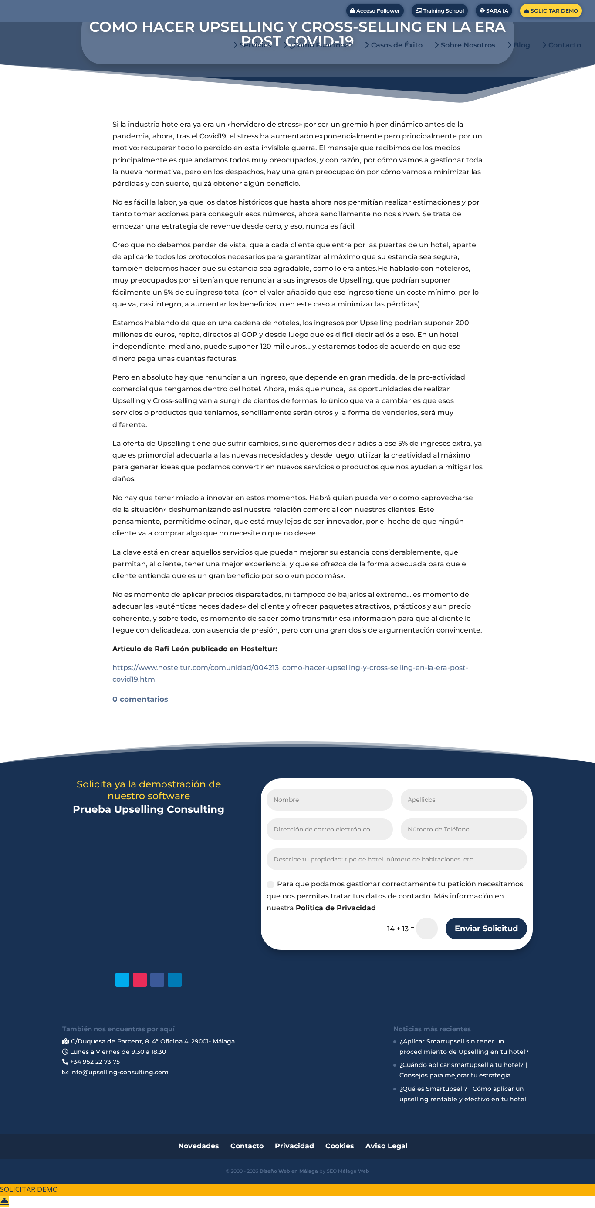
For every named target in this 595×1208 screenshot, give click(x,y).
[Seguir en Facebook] (157, 980)
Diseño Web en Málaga (289, 1171)
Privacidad (294, 1146)
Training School (443, 10)
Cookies (339, 1146)
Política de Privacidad (336, 908)
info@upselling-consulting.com (118, 1072)
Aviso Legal (386, 1146)
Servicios (254, 45)
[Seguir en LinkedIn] (175, 980)
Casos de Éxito (396, 45)
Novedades (198, 1146)
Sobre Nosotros (467, 45)
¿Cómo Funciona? (320, 45)
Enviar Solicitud (486, 928)
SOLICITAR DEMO (553, 10)
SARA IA (496, 10)
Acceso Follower (377, 10)
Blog (521, 45)
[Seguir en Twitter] (122, 980)
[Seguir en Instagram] (140, 980)
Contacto (564, 45)
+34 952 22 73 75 (94, 1062)
